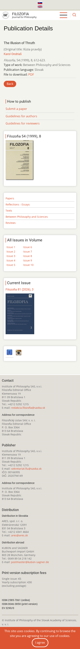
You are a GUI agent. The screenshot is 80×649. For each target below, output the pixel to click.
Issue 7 (27, 251)
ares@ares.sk (19, 535)
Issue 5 (11, 265)
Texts (9, 210)
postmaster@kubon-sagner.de (30, 562)
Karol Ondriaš (13, 54)
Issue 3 (11, 256)
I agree (40, 642)
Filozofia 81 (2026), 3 (19, 289)
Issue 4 (11, 260)
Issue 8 (27, 256)
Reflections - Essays (18, 204)
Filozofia (20, 14)
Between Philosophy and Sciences (27, 216)
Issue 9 (27, 260)
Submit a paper (16, 109)
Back (10, 84)
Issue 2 (11, 251)
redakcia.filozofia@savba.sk (28, 407)
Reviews (11, 223)
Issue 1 (11, 247)
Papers (10, 198)
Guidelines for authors (21, 116)
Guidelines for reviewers (23, 123)
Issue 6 (27, 247)
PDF (31, 74)
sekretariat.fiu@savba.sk (26, 468)
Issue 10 (28, 265)
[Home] (5, 15)
